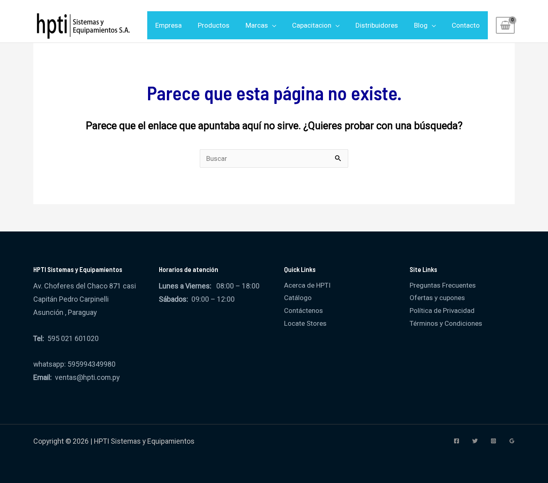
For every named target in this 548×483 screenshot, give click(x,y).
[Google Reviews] (512, 441)
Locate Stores (305, 323)
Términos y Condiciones (446, 323)
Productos (213, 25)
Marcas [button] (257, 25)
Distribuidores (376, 25)
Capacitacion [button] (311, 25)
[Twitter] (475, 441)
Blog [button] (421, 25)
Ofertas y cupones (437, 298)
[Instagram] (493, 441)
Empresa (168, 25)
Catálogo (298, 298)
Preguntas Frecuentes (443, 285)
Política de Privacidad (442, 310)
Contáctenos (303, 310)
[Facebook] (456, 441)
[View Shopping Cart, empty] (505, 25)
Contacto (466, 25)
